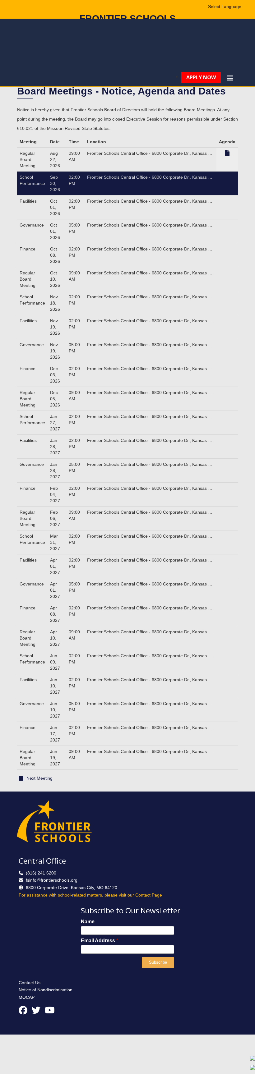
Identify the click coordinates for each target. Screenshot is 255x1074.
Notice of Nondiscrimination (45, 989)
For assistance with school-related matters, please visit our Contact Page (90, 895)
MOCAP (27, 997)
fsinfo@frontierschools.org (51, 880)
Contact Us (29, 982)
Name (88, 921)
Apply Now (201, 77)
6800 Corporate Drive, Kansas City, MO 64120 (71, 887)
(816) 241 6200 (41, 872)
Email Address (99, 940)
